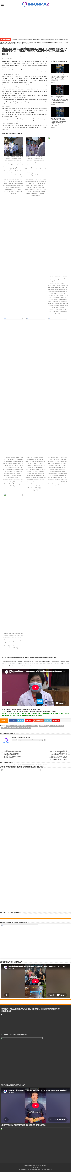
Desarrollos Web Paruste (39, 1165)
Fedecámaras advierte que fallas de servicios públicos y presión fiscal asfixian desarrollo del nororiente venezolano (59, 77)
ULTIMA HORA (38, 57)
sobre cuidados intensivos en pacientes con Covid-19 (16, 727)
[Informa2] (35, 4)
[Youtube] (37, 1167)
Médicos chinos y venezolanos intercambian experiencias (22, 725)
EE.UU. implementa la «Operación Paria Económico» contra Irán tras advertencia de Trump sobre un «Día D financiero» (59, 99)
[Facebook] (31, 1167)
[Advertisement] (35, 21)
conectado (29, 764)
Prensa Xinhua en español (56, 725)
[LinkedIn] (35, 1167)
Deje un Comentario (50, 57)
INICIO (2, 42)
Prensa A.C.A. (43, 725)
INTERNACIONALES (30, 57)
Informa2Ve (6, 57)
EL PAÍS (8, 42)
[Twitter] (33, 1167)
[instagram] (39, 1167)
